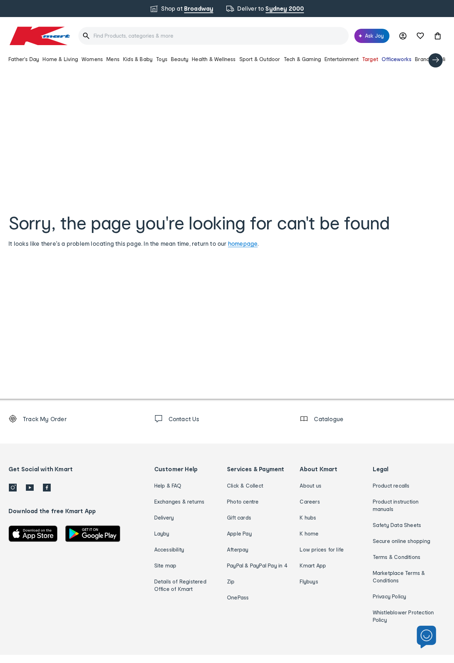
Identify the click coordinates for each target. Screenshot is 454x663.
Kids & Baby (138, 59)
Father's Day (24, 59)
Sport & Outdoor (259, 59)
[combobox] (213, 36)
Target (370, 59)
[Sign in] (403, 36)
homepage (243, 243)
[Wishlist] (420, 36)
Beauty (179, 59)
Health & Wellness (214, 59)
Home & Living (60, 59)
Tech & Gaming (302, 59)
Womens (92, 59)
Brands (423, 59)
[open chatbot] (426, 637)
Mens (113, 59)
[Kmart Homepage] (39, 36)
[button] (437, 36)
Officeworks (396, 59)
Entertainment (342, 59)
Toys (161, 59)
